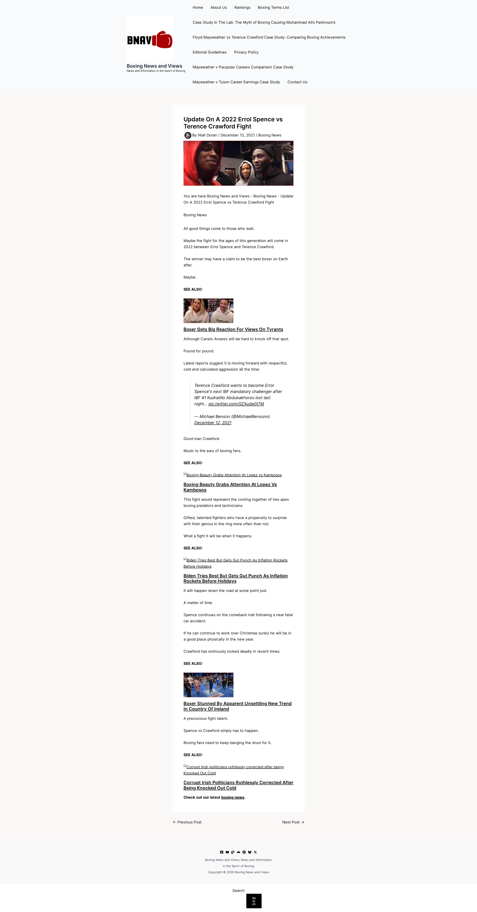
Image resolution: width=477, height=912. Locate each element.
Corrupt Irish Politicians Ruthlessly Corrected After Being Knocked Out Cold (238, 785)
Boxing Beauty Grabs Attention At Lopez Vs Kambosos (230, 487)
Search (238, 890)
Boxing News (269, 135)
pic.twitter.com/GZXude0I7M (236, 403)
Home (198, 7)
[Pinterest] (244, 852)
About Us (219, 7)
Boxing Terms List (273, 7)
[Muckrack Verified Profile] (233, 852)
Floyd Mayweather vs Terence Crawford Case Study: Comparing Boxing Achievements (269, 37)
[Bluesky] (249, 852)
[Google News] (238, 852)
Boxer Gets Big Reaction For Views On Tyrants (233, 329)
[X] (255, 852)
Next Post (293, 822)
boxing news (232, 797)
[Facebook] (221, 852)
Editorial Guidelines (210, 52)
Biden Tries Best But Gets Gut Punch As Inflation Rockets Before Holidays (236, 578)
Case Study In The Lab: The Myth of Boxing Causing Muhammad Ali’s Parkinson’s (264, 22)
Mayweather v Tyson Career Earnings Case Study (236, 82)
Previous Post (187, 822)
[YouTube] (227, 852)
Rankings (242, 7)
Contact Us (297, 82)
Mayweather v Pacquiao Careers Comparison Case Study (243, 67)
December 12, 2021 (212, 422)
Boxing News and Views (154, 66)
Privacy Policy (246, 52)
